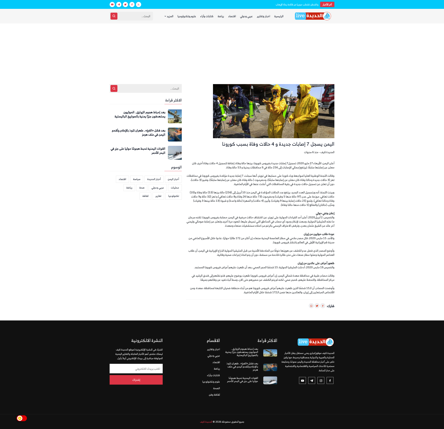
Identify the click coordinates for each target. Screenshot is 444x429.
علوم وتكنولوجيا (186, 16)
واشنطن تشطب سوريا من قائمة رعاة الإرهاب (297, 4)
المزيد (169, 16)
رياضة (221, 16)
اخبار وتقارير (263, 16)
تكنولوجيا (173, 196)
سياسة (136, 179)
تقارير (158, 196)
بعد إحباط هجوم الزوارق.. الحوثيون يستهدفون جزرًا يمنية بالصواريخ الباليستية (140, 114)
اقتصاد (232, 16)
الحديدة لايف (206, 421)
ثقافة (145, 196)
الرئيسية (278, 16)
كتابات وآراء (207, 16)
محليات (175, 187)
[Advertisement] (222, 49)
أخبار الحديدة (154, 179)
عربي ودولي (246, 16)
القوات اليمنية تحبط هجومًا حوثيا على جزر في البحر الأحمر (138, 151)
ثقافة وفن (214, 394)
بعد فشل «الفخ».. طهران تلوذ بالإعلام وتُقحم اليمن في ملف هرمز (138, 132)
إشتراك (136, 379)
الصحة (216, 388)
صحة (141, 187)
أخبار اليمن (173, 179)
